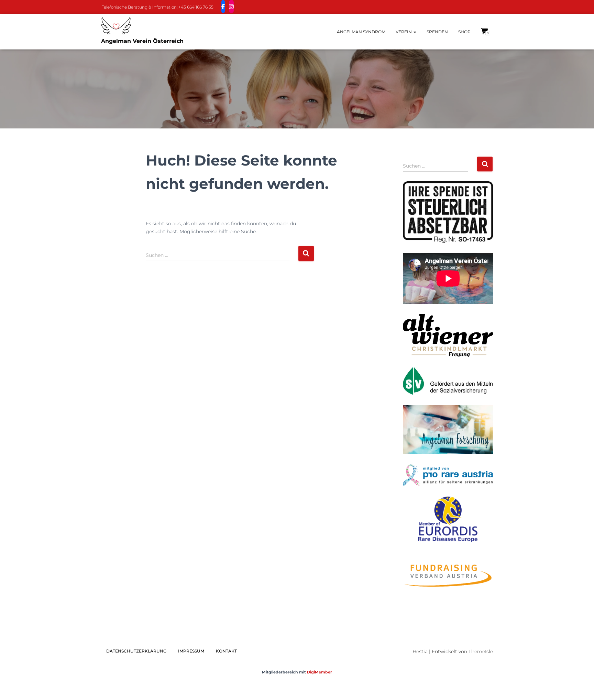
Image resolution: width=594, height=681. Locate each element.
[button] (414, 31)
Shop (464, 31)
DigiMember (319, 672)
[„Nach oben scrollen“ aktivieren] (580, 667)
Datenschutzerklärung (136, 651)
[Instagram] (231, 6)
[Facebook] (223, 6)
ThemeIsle (481, 651)
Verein (404, 31)
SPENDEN (437, 31)
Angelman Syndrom (361, 31)
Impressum (191, 651)
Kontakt (226, 651)
